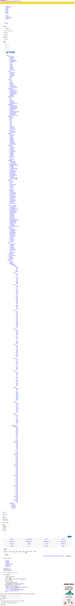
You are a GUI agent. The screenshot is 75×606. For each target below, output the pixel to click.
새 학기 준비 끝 (17, 278)
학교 (17, 434)
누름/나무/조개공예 (14, 168)
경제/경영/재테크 (13, 221)
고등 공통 (16, 499)
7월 (14, 344)
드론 (11, 80)
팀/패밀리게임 (13, 197)
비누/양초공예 (13, 174)
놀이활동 (12, 138)
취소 (4, 604)
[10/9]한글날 (17, 389)
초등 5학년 (16, 475)
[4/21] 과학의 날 (17, 297)
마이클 (7, 13)
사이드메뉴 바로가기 (17, 0)
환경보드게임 (12, 113)
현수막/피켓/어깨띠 (14, 115)
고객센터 (7, 18)
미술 (11, 123)
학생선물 (12, 147)
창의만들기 (10, 160)
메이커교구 (12, 85)
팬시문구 (12, 149)
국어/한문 (12, 117)
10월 (15, 387)
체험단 (11, 262)
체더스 (7, 10)
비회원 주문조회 (9, 17)
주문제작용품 (12, 151)
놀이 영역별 (14, 505)
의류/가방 (12, 154)
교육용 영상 (12, 132)
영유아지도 (12, 213)
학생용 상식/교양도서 (14, 219)
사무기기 (12, 236)
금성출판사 (12, 57)
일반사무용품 (12, 233)
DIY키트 (11, 83)
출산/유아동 (12, 248)
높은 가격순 (58, 555)
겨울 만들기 (17, 416)
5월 (14, 310)
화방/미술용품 (13, 232)
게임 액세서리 (13, 203)
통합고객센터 (8, 566)
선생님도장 (12, 134)
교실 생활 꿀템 (17, 282)
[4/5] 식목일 (17, 286)
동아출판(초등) (13, 59)
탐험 (17, 440)
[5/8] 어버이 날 (17, 315)
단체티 (11, 137)
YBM (11, 65)
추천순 (44, 555)
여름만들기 (17, 347)
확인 (1, 604)
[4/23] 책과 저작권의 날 (17, 302)
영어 (11, 118)
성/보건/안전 (12, 127)
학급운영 (9, 133)
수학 (11, 119)
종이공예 (12, 169)
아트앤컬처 (12, 70)
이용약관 (7, 562)
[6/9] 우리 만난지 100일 (17, 339)
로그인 (7, 15)
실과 (17, 460)
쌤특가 (9, 242)
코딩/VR (9, 79)
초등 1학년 (16, 426)
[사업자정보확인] (21, 583)
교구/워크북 (12, 72)
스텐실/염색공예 (13, 163)
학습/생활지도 (13, 207)
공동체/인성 (12, 94)
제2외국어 (12, 126)
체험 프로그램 (10, 96)
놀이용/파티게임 (13, 192)
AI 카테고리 (11, 253)
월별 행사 (13, 264)
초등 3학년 (16, 454)
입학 (17, 271)
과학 (11, 122)
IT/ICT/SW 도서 (13, 210)
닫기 (4, 41)
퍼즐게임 (12, 202)
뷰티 (11, 250)
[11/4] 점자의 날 (17, 404)
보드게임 (9, 180)
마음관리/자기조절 (13, 90)
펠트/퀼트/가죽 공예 (14, 164)
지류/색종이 (12, 231)
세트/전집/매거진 (13, 220)
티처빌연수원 (8, 6)
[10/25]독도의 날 (17, 396)
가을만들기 (17, 378)
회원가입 (7, 16)
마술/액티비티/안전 (14, 103)
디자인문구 (12, 228)
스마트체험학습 (13, 144)
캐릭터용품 (12, 156)
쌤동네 (7, 8)
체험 (11, 78)
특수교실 (12, 130)
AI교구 (9, 71)
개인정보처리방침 (9, 563)
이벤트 (9, 260)
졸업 (17, 270)
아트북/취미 (12, 225)
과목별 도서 (12, 214)
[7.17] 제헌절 (17, 356)
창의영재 (12, 191)
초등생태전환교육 (13, 106)
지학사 (11, 64)
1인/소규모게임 (13, 196)
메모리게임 (12, 195)
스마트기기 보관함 (13, 87)
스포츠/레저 (12, 251)
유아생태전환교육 (13, 105)
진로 (11, 98)
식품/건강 (12, 246)
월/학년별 (11, 263)
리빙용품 (12, 153)
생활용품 (12, 141)
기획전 (11, 261)
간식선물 (12, 146)
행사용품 (12, 152)
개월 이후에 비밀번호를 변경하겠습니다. (10, 602)
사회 (11, 120)
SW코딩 (11, 189)
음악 (11, 125)
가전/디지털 (12, 243)
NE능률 (11, 58)
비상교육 (12, 62)
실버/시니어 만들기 (14, 178)
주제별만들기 (12, 161)
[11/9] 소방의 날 (17, 407)
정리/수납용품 (13, 235)
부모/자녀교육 (13, 212)
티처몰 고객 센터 (6, 569)
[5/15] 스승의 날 (17, 319)
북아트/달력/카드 (13, 170)
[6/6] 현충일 (17, 334)
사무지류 (12, 238)
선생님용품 (12, 142)
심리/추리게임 (13, 199)
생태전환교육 (10, 104)
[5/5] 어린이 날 (17, 312)
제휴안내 (7, 565)
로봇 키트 (12, 73)
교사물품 (13, 507)
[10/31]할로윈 (17, 399)
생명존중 (12, 95)
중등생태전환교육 (13, 108)
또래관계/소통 (13, 92)
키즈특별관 (12, 503)
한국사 (11, 185)
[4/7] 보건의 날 (17, 290)
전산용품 (12, 240)
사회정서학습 (10, 88)
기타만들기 (12, 176)
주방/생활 (12, 247)
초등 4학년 (16, 464)
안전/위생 (12, 241)
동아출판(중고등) (13, 61)
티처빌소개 (8, 561)
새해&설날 (17, 268)
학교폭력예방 (17, 392)
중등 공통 (16, 496)
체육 (11, 124)
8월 (14, 358)
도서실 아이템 (13, 206)
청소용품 (12, 140)
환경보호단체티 (13, 112)
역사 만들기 (17, 275)
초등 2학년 (16, 441)
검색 (26, 552)
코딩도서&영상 (13, 86)
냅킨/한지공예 (13, 171)
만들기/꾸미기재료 (13, 177)
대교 (11, 63)
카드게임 (12, 198)
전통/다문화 (12, 102)
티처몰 (7, 9)
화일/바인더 (12, 234)
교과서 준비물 (10, 56)
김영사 (11, 66)
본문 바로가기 (3, 0)
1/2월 (15, 265)
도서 (11, 77)
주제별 (13, 504)
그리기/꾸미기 (13, 162)
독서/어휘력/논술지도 (14, 209)
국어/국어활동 (17, 429)
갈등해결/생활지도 (13, 93)
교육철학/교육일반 (13, 211)
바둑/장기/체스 (13, 193)
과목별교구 (10, 116)
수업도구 (12, 135)
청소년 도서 (12, 217)
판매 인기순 (48, 555)
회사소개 (7, 560)
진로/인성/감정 (13, 131)
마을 (17, 453)
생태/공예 (12, 101)
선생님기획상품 (12, 255)
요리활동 (12, 166)
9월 (14, 371)
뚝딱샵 (7, 12)
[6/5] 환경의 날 (17, 331)
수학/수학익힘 (17, 432)
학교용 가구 (12, 239)
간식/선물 (10, 145)
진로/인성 (12, 190)
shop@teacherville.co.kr (13, 582)
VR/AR (11, 82)
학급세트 (12, 181)
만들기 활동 (12, 74)
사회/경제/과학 (13, 184)
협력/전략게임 (13, 200)
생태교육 (12, 110)
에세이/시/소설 (13, 222)
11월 (15, 401)
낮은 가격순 (53, 555)
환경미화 (12, 139)
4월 (14, 284)
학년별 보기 (14, 425)
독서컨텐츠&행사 (13, 205)
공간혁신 (12, 539)
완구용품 (12, 159)
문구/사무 (10, 227)
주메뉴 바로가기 (9, 0)
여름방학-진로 (17, 350)
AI (10, 97)
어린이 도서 (12, 224)
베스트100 (11, 256)
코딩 (11, 81)
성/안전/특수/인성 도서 (14, 226)
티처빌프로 (8, 7)
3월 (14, 272)
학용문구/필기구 (13, 229)
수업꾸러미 (11, 254)
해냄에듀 (12, 67)
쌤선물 (11, 155)
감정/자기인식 (13, 89)
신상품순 (62, 555)
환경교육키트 (12, 109)
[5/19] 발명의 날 (17, 322)
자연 (17, 452)
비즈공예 (12, 167)
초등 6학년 (16, 485)
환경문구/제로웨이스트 (14, 111)
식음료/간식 (12, 148)
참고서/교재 (12, 218)
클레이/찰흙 (12, 173)
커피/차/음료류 (13, 249)
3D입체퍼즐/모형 (13, 175)
